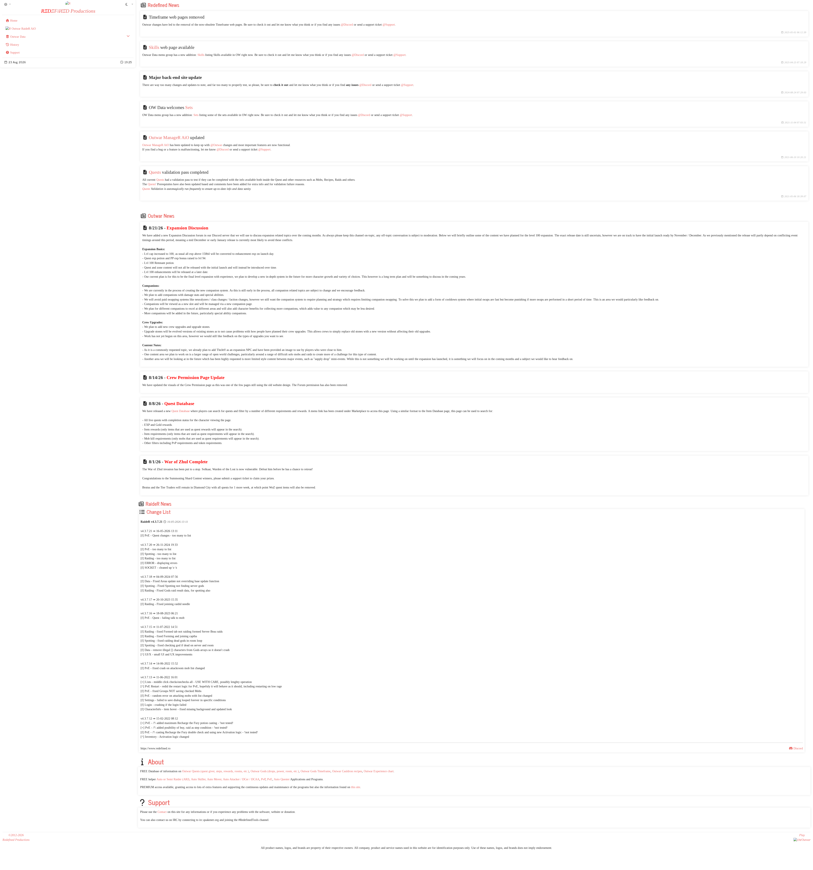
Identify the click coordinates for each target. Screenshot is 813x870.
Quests (155, 172)
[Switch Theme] (132, 4)
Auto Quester (282, 779)
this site (355, 787)
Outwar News (161, 215)
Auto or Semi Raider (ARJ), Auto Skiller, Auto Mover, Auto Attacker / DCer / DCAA (207, 779)
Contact (162, 811)
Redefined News (163, 5)
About (156, 761)
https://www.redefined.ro (155, 748)
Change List (158, 511)
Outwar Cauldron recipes (347, 771)
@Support (389, 24)
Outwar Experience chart (379, 771)
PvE (269, 779)
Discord (798, 748)
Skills (154, 47)
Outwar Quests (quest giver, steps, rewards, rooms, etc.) (215, 771)
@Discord (347, 24)
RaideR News (158, 503)
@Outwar (216, 145)
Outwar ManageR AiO (169, 137)
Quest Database (180, 411)
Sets (189, 107)
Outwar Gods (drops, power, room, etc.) (275, 771)
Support (159, 802)
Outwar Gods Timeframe (315, 771)
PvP (263, 779)
